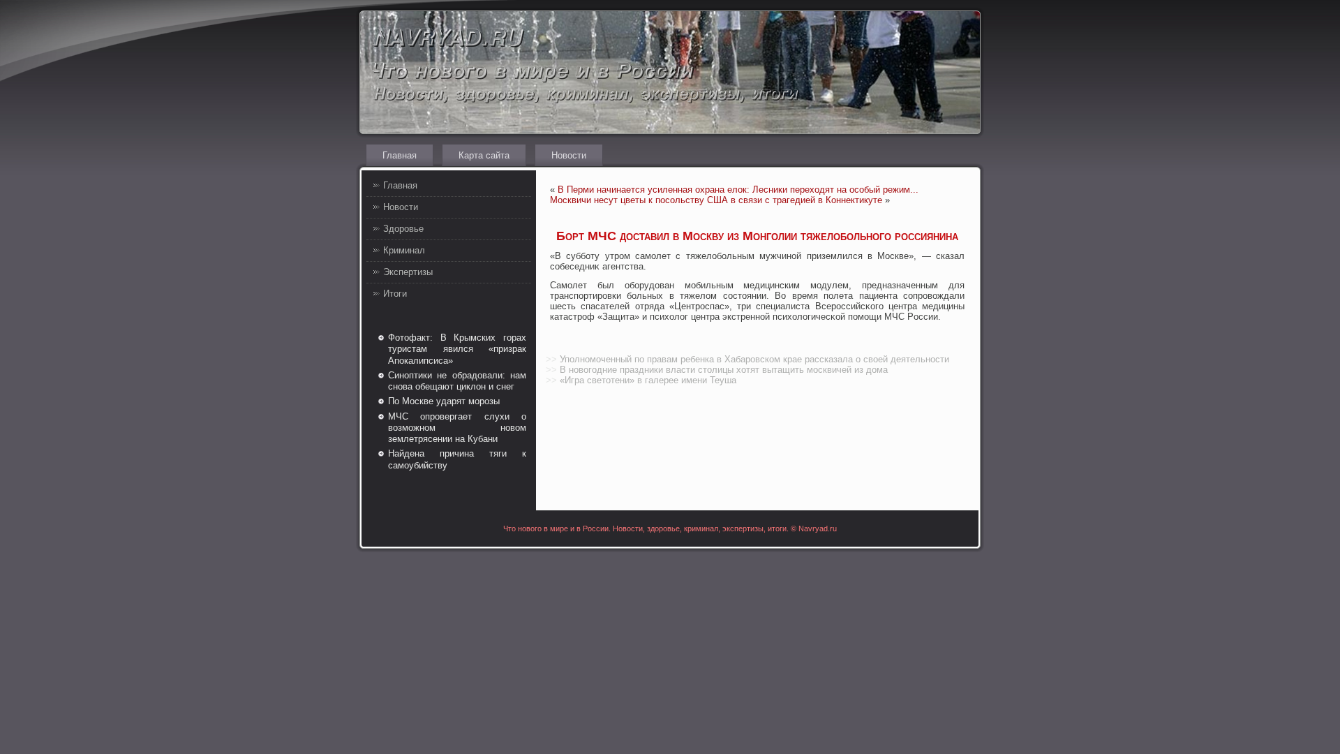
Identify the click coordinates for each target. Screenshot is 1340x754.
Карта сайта (484, 155)
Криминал (404, 250)
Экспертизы (408, 272)
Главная (399, 155)
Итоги (395, 293)
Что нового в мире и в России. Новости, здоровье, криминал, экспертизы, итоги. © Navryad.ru (670, 528)
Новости (568, 155)
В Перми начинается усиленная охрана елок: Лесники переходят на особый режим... (738, 189)
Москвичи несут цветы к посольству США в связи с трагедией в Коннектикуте (716, 200)
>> (551, 359)
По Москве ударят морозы (444, 401)
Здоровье (403, 228)
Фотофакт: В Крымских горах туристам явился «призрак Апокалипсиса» (457, 349)
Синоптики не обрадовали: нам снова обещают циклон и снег (457, 381)
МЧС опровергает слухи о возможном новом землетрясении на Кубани (457, 428)
